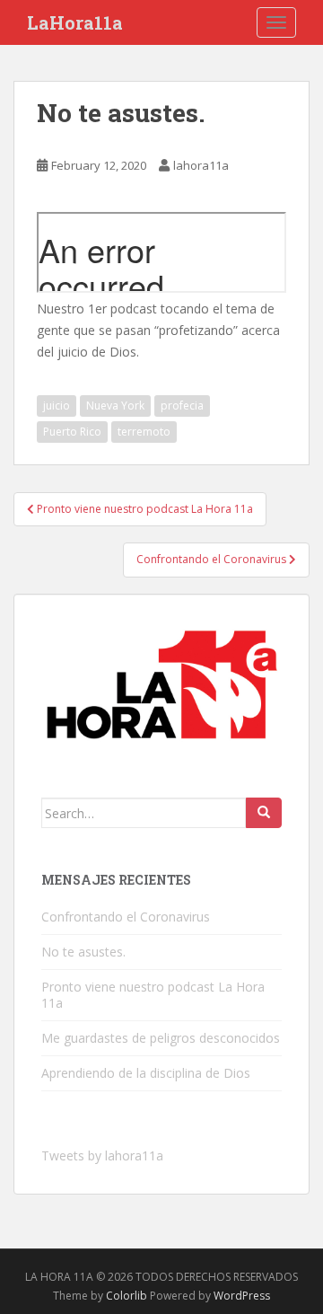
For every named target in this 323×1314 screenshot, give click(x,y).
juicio (56, 405)
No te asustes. (83, 951)
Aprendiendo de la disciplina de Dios (145, 1072)
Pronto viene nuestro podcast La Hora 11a (153, 994)
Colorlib (126, 1295)
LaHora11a (75, 22)
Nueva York (115, 405)
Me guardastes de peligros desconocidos (160, 1037)
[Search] (264, 813)
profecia (182, 405)
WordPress (242, 1295)
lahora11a (201, 165)
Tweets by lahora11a (102, 1155)
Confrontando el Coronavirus (125, 916)
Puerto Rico (72, 431)
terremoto (144, 431)
